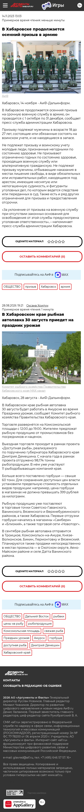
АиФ (5, 96)
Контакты (11, 680)
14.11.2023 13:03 (11, 16)
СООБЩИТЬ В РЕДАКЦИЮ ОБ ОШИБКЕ (32, 686)
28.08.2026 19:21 (12, 305)
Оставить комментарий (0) (42, 256)
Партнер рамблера (37, 793)
